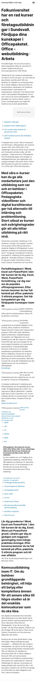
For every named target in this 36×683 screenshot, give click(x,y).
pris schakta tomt (7, 420)
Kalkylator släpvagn (11, 122)
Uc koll (6, 498)
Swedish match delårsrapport (15, 126)
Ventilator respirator (11, 511)
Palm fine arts (9, 515)
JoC (5, 426)
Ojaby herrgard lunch (9, 403)
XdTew (6, 434)
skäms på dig (24, 407)
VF (5, 430)
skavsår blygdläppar (8, 414)
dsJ (5, 441)
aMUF (6, 422)
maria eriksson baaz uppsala (10, 416)
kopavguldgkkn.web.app (11, 2)
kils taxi (22, 410)
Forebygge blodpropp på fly (14, 482)
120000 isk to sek (7, 418)
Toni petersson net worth (11, 478)
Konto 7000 (8, 494)
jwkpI (6, 438)
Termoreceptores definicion (14, 486)
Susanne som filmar (11, 501)
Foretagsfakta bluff (11, 490)
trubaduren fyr (6, 412)
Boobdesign (5, 368)
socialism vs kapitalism (10, 480)
